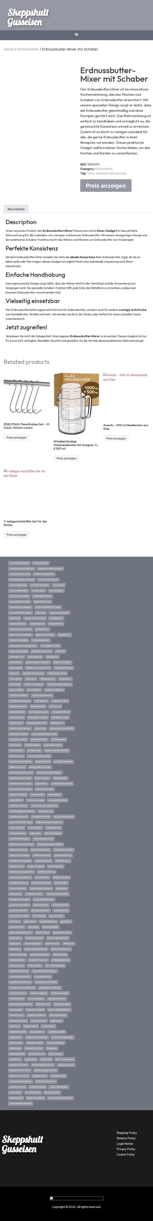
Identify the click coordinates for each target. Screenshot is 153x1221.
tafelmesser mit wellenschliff (38, 668)
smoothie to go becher (18, 695)
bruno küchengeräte (55, 1043)
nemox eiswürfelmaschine (20, 789)
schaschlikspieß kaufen (36, 723)
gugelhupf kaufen (41, 905)
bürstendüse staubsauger (62, 1037)
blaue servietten (55, 1054)
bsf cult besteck (16, 1043)
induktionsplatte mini (18, 883)
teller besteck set (35, 657)
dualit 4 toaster (16, 1010)
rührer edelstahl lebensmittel (107, 173)
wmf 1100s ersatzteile (40, 585)
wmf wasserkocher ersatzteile (22, 580)
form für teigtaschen (33, 944)
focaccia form (15, 949)
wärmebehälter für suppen (20, 613)
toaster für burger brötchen (21, 635)
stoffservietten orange (57, 673)
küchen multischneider (19, 855)
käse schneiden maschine (20, 877)
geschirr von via (42, 933)
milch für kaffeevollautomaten (22, 811)
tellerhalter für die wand (41, 651)
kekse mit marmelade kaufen (21, 872)
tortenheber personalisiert (20, 629)
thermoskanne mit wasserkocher (23, 646)
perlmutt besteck (42, 778)
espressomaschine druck (20, 977)
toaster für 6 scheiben (45, 635)
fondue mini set (52, 944)
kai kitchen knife (42, 877)
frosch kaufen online (34, 938)
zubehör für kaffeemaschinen (51, 569)
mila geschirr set (46, 811)
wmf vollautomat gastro (48, 580)
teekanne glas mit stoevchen (37, 662)
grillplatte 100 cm (61, 910)
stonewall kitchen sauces (33, 673)
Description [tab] (16, 209)
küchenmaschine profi (41, 850)
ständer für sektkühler (34, 684)
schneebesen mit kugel (38, 717)
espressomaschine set (19, 971)
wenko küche (58, 585)
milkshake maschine (18, 806)
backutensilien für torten (20, 1070)
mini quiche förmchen (57, 800)
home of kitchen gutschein (41, 888)
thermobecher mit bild (50, 646)
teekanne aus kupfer (62, 662)
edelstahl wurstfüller (56, 999)
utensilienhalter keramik (35, 618)
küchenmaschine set (18, 850)
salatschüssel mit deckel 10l (61, 728)
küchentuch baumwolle (43, 839)
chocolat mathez (30, 1026)
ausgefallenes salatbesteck (21, 1081)
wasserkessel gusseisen (20, 602)
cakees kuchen (16, 1037)
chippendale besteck (18, 1032)
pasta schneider (60, 778)
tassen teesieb (15, 668)
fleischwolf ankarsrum (61, 949)
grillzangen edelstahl (18, 910)
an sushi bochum (33, 1092)
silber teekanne (41, 701)
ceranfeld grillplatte (56, 1032)
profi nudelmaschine (53, 745)
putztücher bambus (39, 739)
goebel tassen (29, 921)
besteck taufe (31, 1059)
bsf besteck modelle (35, 1043)
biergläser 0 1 (15, 1059)
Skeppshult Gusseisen (28, 17)
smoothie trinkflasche (54, 690)
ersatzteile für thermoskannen (22, 988)
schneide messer (17, 717)
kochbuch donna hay (63, 855)
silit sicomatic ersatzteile (20, 701)
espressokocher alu (43, 977)
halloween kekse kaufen (19, 899)
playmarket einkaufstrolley (20, 761)
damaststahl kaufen (58, 1015)
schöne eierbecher (17, 712)
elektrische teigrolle (39, 993)
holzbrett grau (15, 894)
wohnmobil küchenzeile (44, 574)
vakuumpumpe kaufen (59, 613)
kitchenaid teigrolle (43, 861)
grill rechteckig (39, 916)
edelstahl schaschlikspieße (21, 1004)
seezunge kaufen (38, 706)
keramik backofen (56, 866)
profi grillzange (34, 750)
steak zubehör (15, 679)
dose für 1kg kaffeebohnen (59, 1010)
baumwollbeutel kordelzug (43, 1065)
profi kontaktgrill (16, 750)
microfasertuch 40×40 (40, 817)
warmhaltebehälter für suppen (48, 607)
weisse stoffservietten (18, 591)
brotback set (52, 1048)
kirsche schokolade (36, 866)
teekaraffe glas (16, 662)
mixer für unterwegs (35, 800)
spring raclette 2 (34, 690)
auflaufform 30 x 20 (17, 1087)
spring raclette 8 (16, 690)
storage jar (14, 673)
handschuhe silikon (34, 894)
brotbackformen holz (34, 1048)
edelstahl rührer (43, 1004)
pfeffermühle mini (17, 767)
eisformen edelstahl (60, 993)
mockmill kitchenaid (18, 795)
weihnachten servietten (19, 596)
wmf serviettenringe (18, 585)
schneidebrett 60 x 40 (61, 712)
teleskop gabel (52, 657)
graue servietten (56, 916)
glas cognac (33, 927)
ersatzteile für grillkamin (50, 988)
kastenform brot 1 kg (46, 872)
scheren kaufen (16, 723)
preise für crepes (16, 756)
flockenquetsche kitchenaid (36, 949)
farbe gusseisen (34, 966)
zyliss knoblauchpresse (19, 563)
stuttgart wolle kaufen (63, 668)
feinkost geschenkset (60, 960)
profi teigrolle (15, 745)
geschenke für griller (62, 933)
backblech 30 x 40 (39, 1076)
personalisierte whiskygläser (49, 772)
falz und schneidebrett (55, 966)
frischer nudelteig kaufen (58, 938)
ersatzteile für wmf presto (46, 982)
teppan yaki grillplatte (18, 651)
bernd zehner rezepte (64, 1059)
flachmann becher (17, 960)
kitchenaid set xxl (63, 861)
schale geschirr (57, 723)
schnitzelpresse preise (38, 712)
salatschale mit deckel (19, 734)
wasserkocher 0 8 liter (42, 596)
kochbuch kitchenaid (42, 855)
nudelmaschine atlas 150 (62, 784)
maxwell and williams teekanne (49, 822)
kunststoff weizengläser (19, 839)
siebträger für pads (59, 701)
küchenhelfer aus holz (63, 850)
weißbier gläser (38, 591)
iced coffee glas (61, 883)
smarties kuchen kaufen (42, 695)
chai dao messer (37, 1032)
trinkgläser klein (56, 624)
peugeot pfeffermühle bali (40, 767)
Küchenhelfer (28, 49)
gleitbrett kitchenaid (48, 921)
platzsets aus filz (43, 761)
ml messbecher (37, 795)
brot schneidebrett (17, 1054)
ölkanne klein (41, 784)
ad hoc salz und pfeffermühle (60, 1098)
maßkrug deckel (35, 828)
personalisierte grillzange (20, 778)
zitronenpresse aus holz (19, 574)
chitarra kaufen (48, 1026)
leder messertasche (53, 833)
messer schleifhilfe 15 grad (21, 822)
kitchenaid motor (17, 866)
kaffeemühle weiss (61, 877)
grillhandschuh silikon (19, 916)
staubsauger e (65, 679)
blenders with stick (36, 1054)
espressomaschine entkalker (44, 971)
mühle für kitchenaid (44, 789)
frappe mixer (15, 944)
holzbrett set (62, 888)
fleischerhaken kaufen (40, 955)
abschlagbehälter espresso (20, 1103)
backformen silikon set (19, 1076)
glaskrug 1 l (66, 921)
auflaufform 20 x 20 (37, 1087)
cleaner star (14, 1026)
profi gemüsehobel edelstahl (56, 750)
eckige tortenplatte (62, 1004)
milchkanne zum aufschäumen (44, 806)
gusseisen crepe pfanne (19, 905)
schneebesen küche (60, 717)
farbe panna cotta (17, 966)
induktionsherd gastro (41, 883)
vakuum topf (15, 618)
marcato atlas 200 (53, 828)
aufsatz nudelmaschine (45, 1081)
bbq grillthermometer (18, 1065)
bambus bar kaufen (66, 1065)
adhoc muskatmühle (35, 1098)
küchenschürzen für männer (21, 844)
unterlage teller (56, 618)
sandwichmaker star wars (20, 728)
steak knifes (31, 679)
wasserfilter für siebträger (20, 607)
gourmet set (15, 921)
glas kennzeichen (17, 927)
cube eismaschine (39, 1021)
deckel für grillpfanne (36, 1015)
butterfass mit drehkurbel (36, 1037)
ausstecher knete (58, 1076)
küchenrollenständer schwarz (50, 844)
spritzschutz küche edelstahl (59, 684)
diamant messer (16, 1015)
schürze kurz (55, 706)
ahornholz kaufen (52, 1092)
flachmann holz (60, 955)
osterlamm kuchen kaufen (20, 784)
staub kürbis (15, 684)
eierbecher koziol (17, 999)
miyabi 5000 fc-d (16, 800)
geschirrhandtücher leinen (21, 933)
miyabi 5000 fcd (55, 795)
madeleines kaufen (17, 833)
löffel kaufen (35, 833)
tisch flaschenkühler (40, 640)
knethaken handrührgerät (20, 861)
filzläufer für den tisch (38, 960)
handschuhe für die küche (57, 894)
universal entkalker (18, 624)
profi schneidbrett (33, 745)
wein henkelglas (56, 591)
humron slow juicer (18, 888)
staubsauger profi (48, 679)
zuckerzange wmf (41, 563)
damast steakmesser (18, 1021)
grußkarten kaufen (60, 905)
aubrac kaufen (15, 1092)
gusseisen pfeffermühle (44, 899)
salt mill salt (40, 728)
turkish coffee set (37, 624)
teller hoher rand (17, 657)
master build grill (17, 828)
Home (9, 49)
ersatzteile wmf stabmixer (20, 982)
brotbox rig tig (15, 1048)
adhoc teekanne (16, 1098)
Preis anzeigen (106, 185)
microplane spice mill (18, 817)
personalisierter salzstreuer (21, 772)
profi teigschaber (58, 739)
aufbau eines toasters (59, 1087)
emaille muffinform (18, 993)
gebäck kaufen (15, 938)
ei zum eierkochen (36, 999)
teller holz (60, 651)
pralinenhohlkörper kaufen (39, 756)
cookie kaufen (56, 1021)
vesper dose (41, 613)
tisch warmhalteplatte (18, 640)
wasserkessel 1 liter (43, 602)
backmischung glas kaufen (45, 1070)
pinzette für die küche (63, 761)
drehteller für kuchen (35, 1010)
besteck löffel (46, 1059)
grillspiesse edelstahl (40, 910)
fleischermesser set (18, 955)
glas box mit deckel (50, 927)
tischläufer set (64, 635)
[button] (77, 34)
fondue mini (69, 944)
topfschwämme (42, 629)
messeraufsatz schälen (63, 817)
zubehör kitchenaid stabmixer (22, 569)
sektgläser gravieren (18, 706)
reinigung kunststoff (18, 739)
